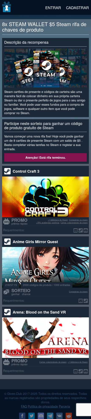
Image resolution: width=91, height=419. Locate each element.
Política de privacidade (43, 406)
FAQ (24, 406)
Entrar (53, 7)
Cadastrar (77, 7)
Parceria (64, 406)
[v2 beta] (7, 7)
